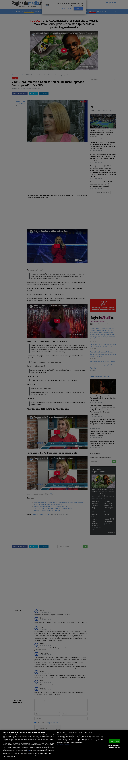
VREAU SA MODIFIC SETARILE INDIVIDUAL (114, 746)
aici (29, 750)
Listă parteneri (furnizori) (63, 744)
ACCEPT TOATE (114, 741)
